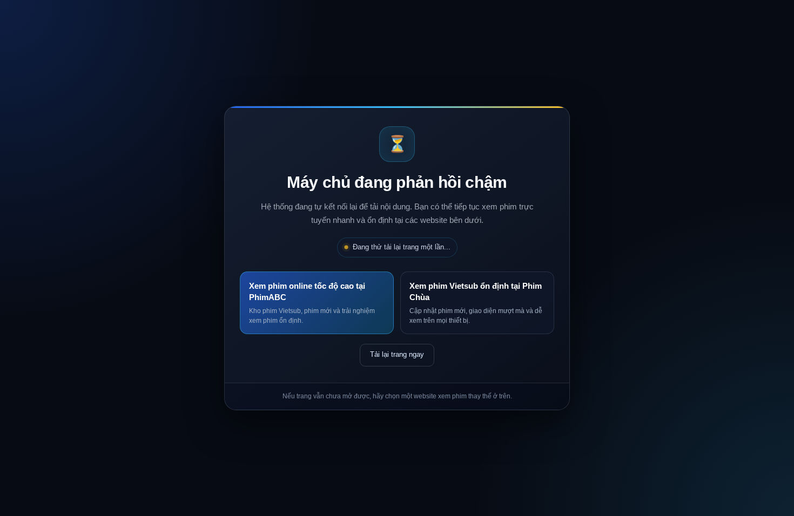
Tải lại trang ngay (397, 354)
